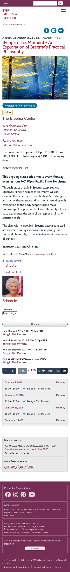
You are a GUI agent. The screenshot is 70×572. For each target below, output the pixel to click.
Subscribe (35, 548)
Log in (5, 3)
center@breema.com (19, 145)
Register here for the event (20, 105)
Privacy (58, 566)
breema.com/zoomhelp (44, 254)
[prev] (5, 371)
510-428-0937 (15, 141)
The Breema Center (9, 14)
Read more (9, 515)
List (21, 466)
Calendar (10, 466)
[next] (12, 371)
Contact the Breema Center (16, 566)
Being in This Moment (38, 388)
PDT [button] (59, 37)
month (41, 370)
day (58, 370)
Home (5, 24)
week (50, 370)
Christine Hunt (20, 167)
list (64, 370)
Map (31, 466)
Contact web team (42, 566)
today (22, 370)
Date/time (7, 309)
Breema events (17, 24)
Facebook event (13, 260)
